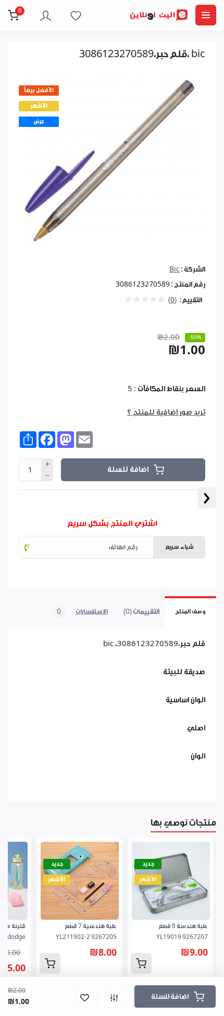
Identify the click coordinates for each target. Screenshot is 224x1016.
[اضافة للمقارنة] (115, 996)
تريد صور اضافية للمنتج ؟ (166, 412)
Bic (174, 269)
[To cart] (141, 963)
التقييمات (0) (141, 611)
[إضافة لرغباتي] (86, 996)
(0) (172, 300)
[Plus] (47, 464)
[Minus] (47, 476)
